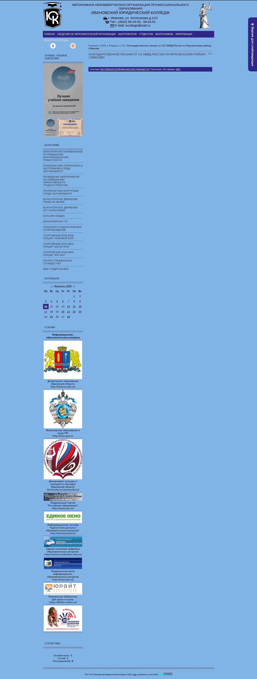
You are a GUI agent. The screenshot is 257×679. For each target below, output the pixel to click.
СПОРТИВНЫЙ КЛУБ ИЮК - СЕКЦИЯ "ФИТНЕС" (59, 253)
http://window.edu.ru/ (63, 533)
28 (68, 316)
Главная (93, 45)
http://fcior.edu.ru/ (63, 579)
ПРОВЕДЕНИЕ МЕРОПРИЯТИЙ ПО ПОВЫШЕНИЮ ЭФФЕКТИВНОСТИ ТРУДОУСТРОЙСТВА (61, 181)
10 (45, 306)
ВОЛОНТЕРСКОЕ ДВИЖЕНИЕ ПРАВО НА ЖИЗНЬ (60, 200)
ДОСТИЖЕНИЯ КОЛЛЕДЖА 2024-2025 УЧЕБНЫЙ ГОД (124, 69)
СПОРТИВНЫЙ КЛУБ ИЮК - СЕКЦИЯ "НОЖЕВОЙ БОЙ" (59, 237)
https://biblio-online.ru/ (63, 602)
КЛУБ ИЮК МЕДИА (54, 216)
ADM (178, 69)
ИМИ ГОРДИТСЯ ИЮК (56, 269)
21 (68, 311)
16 (80, 306)
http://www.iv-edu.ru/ (63, 386)
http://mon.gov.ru (63, 435)
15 (74, 306)
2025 (103, 45)
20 (63, 311)
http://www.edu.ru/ (63, 508)
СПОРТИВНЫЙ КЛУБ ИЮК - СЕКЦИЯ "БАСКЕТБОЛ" (59, 245)
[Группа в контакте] (53, 48)
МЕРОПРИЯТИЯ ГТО (55, 221)
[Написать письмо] (73, 48)
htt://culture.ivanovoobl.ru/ (63, 489)
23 (80, 311)
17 (45, 311)
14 (68, 306)
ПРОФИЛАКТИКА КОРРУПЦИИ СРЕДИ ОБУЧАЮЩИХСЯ (60, 192)
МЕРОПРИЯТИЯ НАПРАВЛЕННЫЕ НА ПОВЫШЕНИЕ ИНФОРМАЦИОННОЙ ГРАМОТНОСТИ (63, 155)
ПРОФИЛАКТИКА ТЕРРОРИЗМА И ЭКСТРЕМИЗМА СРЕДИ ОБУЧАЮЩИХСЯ (63, 168)
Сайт (135, 674)
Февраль (114, 45)
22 (74, 311)
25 (51, 316)
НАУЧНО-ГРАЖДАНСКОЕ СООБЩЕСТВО (57, 262)
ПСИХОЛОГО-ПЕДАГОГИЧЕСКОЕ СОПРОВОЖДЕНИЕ (62, 228)
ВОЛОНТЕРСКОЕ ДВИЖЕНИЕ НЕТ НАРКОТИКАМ (60, 209)
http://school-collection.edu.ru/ (63, 554)
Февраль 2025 (63, 286)
